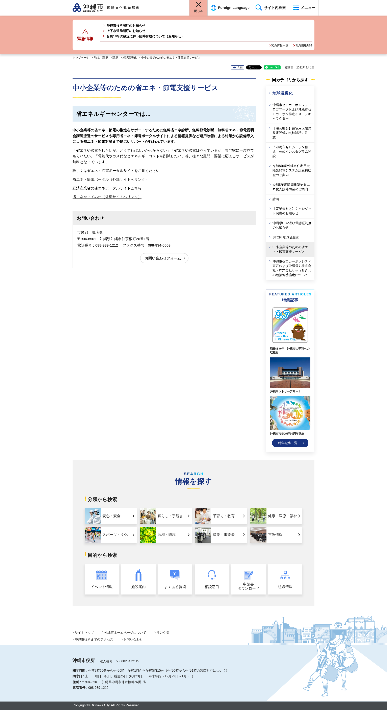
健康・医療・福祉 (282, 516)
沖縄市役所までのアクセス (94, 639)
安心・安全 (111, 516)
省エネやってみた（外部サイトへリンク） (107, 197)
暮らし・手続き (170, 516)
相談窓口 (212, 587)
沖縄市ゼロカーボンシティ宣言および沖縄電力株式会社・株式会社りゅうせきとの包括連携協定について (292, 268)
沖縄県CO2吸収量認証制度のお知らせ (292, 225)
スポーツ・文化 (115, 535)
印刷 (240, 67)
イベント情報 (102, 587)
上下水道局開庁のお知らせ (126, 31)
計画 (276, 199)
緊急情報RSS (303, 45)
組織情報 (285, 587)
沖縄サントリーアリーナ (285, 391)
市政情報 (275, 535)
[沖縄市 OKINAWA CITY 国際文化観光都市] (110, 7)
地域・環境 (101, 57)
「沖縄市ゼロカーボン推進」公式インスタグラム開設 (292, 151)
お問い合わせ (133, 639)
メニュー (308, 8)
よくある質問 (175, 587)
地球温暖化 (130, 57)
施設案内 (138, 587)
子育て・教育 (224, 516)
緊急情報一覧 (279, 45)
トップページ (81, 57)
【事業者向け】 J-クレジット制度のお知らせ (292, 211)
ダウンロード (248, 586)
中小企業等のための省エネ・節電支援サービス (290, 249)
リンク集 (162, 632)
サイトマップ (84, 632)
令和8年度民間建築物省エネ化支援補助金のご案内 (291, 187)
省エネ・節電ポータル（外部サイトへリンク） (111, 180)
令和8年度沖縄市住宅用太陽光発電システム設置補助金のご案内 (292, 170)
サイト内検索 (275, 8)
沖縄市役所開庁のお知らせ (126, 25)
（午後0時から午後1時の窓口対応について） (196, 670)
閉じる (198, 11)
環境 (115, 57)
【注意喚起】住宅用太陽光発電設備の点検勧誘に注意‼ (292, 133)
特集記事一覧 (288, 443)
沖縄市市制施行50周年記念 (287, 433)
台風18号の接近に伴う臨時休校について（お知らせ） (145, 36)
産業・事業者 (224, 535)
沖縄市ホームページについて (125, 632)
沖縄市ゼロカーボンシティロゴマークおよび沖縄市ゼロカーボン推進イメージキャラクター (292, 111)
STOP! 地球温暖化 (286, 237)
